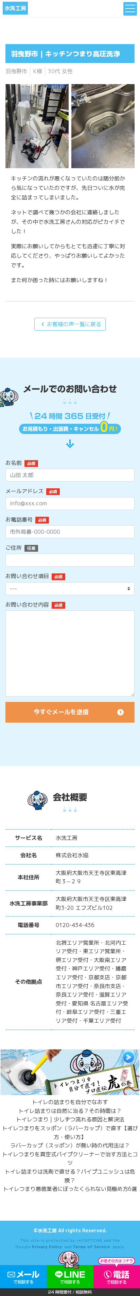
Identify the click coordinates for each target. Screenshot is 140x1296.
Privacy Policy (47, 1247)
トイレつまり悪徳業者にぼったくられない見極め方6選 (70, 1189)
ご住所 (13, 547)
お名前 (13, 463)
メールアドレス (24, 491)
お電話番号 (19, 519)
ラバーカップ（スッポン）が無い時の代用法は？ (70, 1145)
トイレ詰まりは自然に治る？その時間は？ (70, 1111)
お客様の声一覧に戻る (70, 324)
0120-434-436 (75, 925)
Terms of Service (91, 1247)
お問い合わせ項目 (27, 576)
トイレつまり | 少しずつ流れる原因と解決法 (70, 1119)
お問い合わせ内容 (27, 604)
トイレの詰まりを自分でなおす (70, 1102)
